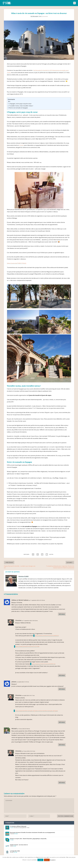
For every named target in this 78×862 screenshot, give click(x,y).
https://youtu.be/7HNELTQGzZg (16, 263)
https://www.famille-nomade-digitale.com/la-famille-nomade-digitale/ (36, 711)
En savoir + (53, 860)
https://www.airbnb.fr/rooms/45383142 (43, 664)
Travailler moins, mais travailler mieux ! (21, 106)
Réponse (62, 614)
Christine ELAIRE (23, 576)
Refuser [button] (47, 860)
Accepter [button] (40, 860)
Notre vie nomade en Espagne (18, 108)
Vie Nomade (34, 16)
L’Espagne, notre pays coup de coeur (20, 103)
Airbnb (21, 145)
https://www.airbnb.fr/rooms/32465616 (47, 636)
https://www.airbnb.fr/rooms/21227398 (27, 646)
